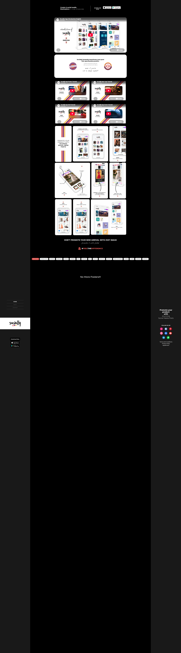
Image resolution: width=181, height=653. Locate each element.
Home (15, 301)
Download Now (15, 339)
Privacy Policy (166, 343)
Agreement (166, 345)
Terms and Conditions (166, 342)
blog (15, 304)
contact (15, 307)
